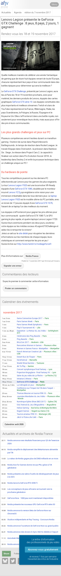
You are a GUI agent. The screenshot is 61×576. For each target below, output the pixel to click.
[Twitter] (13, 561)
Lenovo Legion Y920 (17, 185)
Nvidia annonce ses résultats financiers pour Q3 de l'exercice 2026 (30, 442)
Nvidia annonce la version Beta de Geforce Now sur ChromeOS (26, 512)
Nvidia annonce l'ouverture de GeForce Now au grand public (29, 526)
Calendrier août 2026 (14, 424)
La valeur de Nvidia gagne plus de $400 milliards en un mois (29, 458)
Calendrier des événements (20, 302)
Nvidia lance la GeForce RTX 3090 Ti (19, 483)
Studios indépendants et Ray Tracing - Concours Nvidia (27, 519)
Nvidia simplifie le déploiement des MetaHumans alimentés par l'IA (29, 451)
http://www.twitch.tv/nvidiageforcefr (34, 244)
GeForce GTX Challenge (15, 91)
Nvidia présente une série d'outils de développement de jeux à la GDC (30, 475)
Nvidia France (32, 256)
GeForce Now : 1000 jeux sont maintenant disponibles (27, 498)
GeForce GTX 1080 (23, 189)
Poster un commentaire (16, 288)
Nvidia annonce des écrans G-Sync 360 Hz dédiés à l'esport (29, 532)
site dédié (23, 233)
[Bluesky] (5, 561)
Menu (54, 4)
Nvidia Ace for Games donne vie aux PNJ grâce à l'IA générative (26, 466)
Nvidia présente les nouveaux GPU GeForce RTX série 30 (28, 504)
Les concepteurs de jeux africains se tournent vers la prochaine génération (26, 490)
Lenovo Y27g (15, 192)
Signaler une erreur (12, 266)
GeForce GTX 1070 (44, 203)
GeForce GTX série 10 (22, 102)
